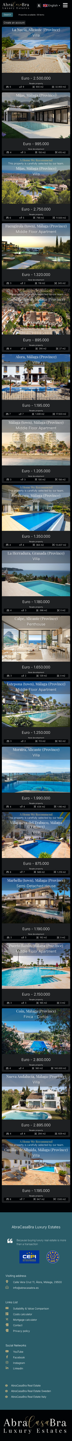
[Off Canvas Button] (65, 6)
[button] (39, 5)
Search (7, 14)
